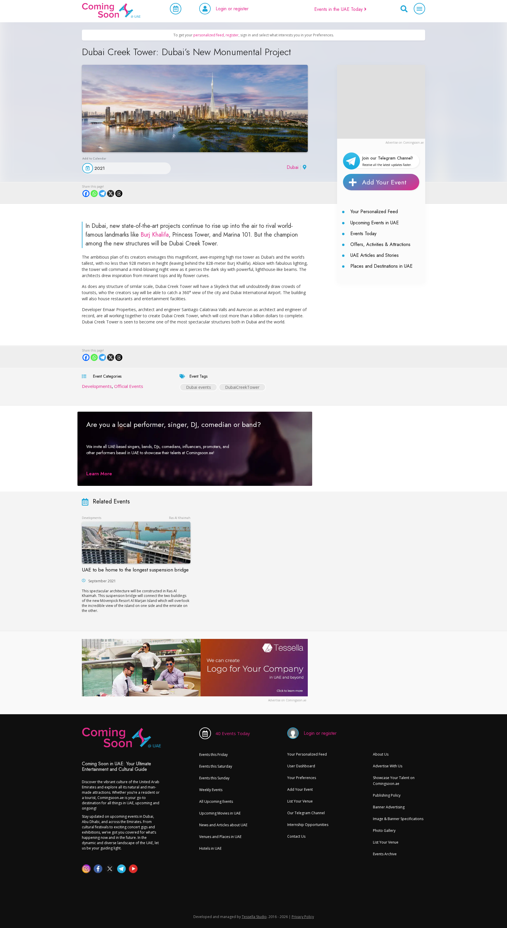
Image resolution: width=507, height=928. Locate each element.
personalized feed (208, 35)
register (232, 35)
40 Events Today (232, 733)
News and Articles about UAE (223, 824)
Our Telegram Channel (306, 812)
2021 (99, 168)
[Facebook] (85, 193)
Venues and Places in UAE (220, 836)
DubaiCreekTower (242, 387)
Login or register (232, 8)
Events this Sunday (214, 778)
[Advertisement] (381, 101)
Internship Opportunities (307, 824)
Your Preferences (301, 777)
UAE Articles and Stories (374, 255)
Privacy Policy (303, 916)
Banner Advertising (389, 807)
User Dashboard (301, 766)
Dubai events (198, 387)
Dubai (292, 167)
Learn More (99, 473)
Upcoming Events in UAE (374, 222)
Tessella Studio (254, 916)
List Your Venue (300, 801)
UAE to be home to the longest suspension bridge (135, 569)
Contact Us (296, 836)
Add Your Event (384, 182)
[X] (110, 193)
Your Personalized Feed (374, 211)
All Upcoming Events (216, 801)
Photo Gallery (384, 830)
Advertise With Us (387, 766)
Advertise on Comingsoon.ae (405, 142)
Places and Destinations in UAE (381, 266)
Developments (97, 386)
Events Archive (385, 853)
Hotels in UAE (210, 848)
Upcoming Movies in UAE (220, 813)
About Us (380, 754)
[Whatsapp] (94, 193)
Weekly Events (210, 789)
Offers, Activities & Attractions (380, 244)
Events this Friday (213, 754)
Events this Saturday (215, 766)
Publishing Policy (386, 795)
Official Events (128, 386)
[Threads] (118, 193)
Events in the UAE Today (339, 9)
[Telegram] (102, 193)
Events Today (363, 233)
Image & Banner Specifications (398, 818)
